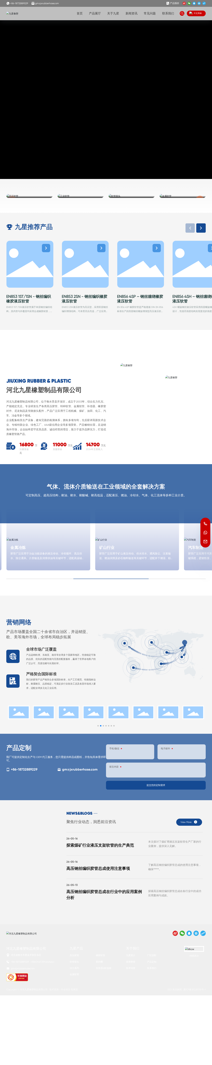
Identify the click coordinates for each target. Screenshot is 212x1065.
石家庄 (74, 989)
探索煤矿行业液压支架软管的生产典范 (100, 845)
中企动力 (65, 989)
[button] (201, 228)
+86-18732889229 (19, 3)
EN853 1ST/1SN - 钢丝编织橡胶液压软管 (28, 298)
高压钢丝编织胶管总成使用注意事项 (98, 868)
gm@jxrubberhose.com (47, 3)
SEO (169, 989)
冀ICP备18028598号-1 (194, 989)
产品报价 (174, 3)
